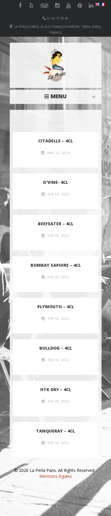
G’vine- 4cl (55, 182)
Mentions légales (55, 476)
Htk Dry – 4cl (55, 389)
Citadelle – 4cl (55, 141)
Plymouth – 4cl (55, 306)
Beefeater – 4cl (55, 223)
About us (57, 96)
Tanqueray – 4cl (55, 431)
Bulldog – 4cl (55, 348)
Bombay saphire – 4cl (55, 265)
